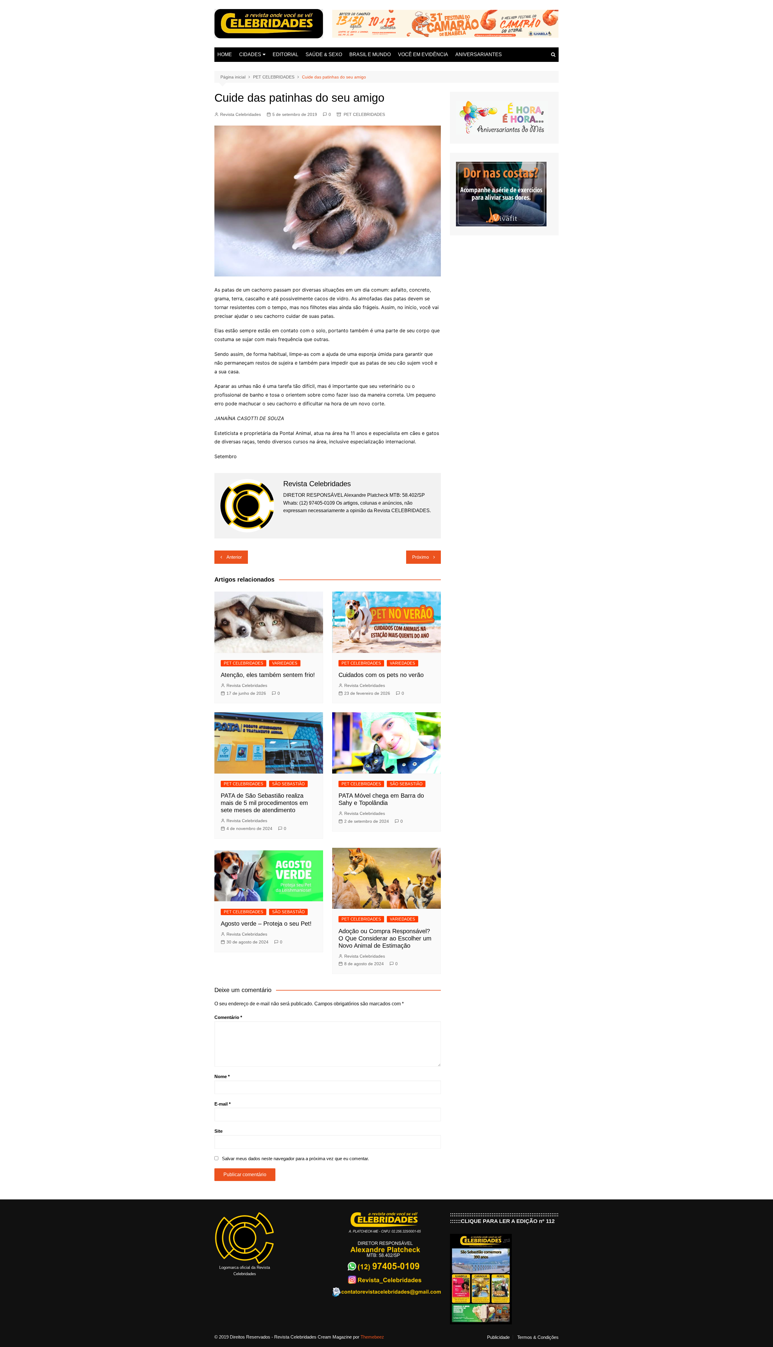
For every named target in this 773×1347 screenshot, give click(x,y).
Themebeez (372, 1336)
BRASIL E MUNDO (370, 54)
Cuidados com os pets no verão (381, 675)
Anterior (234, 557)
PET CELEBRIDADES (364, 114)
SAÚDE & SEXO (324, 54)
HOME (224, 54)
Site (218, 1131)
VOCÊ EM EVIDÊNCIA (423, 54)
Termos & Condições (538, 1337)
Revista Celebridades (240, 114)
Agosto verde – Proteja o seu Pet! (266, 923)
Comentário (228, 1017)
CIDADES (250, 54)
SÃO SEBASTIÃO (288, 784)
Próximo (420, 557)
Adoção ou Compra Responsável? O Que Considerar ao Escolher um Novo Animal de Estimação (384, 938)
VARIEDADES (284, 663)
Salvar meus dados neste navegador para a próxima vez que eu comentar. (295, 1158)
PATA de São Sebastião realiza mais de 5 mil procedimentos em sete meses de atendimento (264, 802)
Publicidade (498, 1337)
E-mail (222, 1103)
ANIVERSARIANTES (478, 54)
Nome (222, 1076)
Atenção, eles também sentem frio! (268, 675)
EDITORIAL (285, 54)
